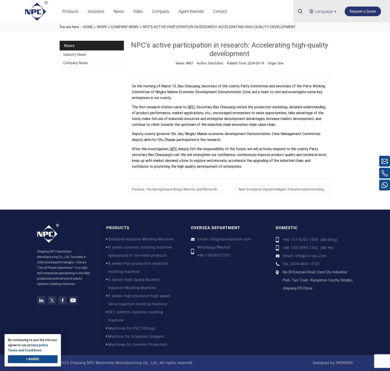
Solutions (96, 11)
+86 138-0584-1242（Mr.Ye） (309, 248)
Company (160, 11)
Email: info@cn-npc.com (305, 256)
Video (138, 11)
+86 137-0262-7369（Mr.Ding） (311, 240)
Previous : (177, 189)
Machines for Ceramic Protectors (137, 344)
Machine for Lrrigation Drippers (136, 336)
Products (70, 11)
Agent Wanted (191, 11)
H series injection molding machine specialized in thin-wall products (140, 251)
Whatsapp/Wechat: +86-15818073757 (214, 251)
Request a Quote (363, 11)
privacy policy (37, 345)
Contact (220, 11)
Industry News (74, 54)
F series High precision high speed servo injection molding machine (139, 300)
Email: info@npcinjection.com (224, 239)
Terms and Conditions (25, 350)
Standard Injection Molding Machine (141, 239)
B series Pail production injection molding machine (138, 267)
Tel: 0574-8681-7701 (301, 264)
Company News (75, 63)
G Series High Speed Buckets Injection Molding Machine (134, 284)
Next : (284, 189)
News (119, 11)
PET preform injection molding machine (135, 316)
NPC (191, 107)
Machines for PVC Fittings (131, 328)
